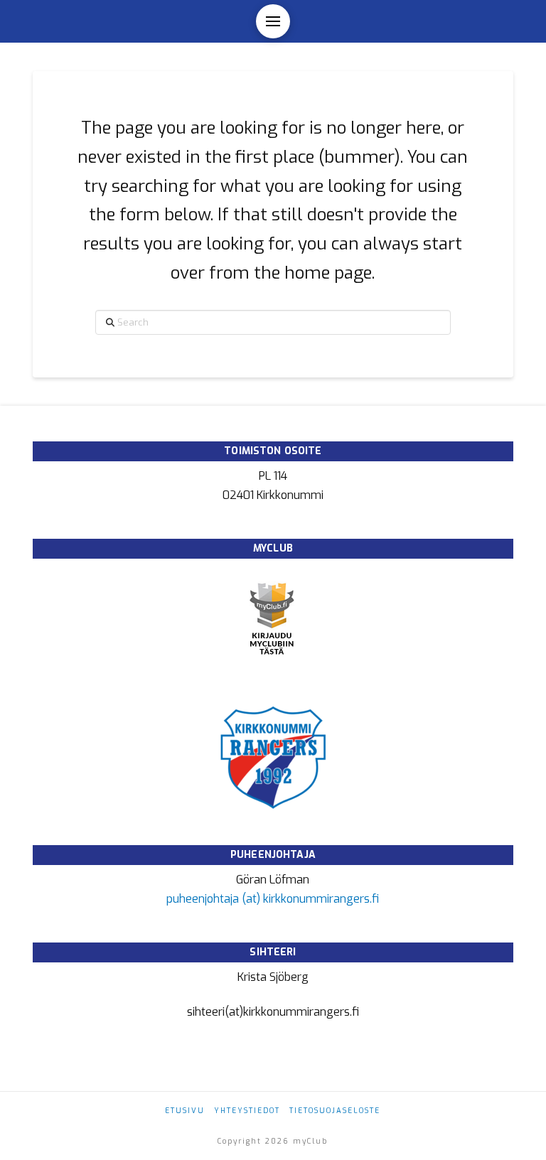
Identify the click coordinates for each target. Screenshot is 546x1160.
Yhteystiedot (247, 1110)
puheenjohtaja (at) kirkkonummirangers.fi (272, 898)
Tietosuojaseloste (334, 1110)
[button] (273, 21)
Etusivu (185, 1110)
